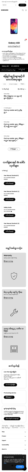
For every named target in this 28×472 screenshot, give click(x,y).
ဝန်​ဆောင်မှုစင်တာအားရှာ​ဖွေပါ (12, 419)
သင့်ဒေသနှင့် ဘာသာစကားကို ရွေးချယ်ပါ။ (9, 1)
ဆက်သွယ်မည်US (22, 70)
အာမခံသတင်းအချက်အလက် (14, 46)
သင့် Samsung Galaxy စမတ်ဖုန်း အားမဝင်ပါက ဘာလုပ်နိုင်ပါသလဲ (13, 60)
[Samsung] (4, 10)
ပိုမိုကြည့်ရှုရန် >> (9, 397)
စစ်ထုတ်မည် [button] (6, 89)
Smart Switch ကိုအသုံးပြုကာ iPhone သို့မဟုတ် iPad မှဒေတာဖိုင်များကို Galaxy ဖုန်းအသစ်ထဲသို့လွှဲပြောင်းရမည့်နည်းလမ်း (14, 54)
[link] (25, 40)
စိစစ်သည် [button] (5, 171)
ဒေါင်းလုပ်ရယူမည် (9, 183)
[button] (14, 97)
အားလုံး (4, 84)
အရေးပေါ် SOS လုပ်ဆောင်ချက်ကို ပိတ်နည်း (12, 58)
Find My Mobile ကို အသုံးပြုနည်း (10, 56)
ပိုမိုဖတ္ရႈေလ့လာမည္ (8, 261)
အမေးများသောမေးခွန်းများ (13, 84)
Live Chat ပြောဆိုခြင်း (10, 385)
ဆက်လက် (22, 5)
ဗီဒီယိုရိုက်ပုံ (22, 84)
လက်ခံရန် (20, 467)
